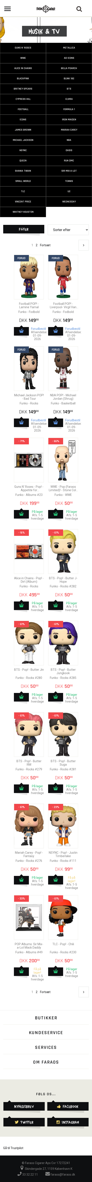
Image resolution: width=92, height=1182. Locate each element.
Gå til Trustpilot (13, 1148)
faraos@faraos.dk (62, 1174)
